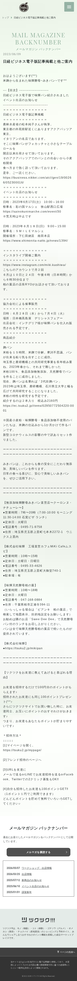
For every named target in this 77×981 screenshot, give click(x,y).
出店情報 (27, 874)
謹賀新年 (27, 892)
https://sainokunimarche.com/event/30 (32, 211)
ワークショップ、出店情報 (37, 868)
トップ (5, 17)
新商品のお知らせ (32, 880)
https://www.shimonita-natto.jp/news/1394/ (35, 240)
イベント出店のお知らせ (35, 886)
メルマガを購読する (38, 852)
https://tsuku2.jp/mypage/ (22, 750)
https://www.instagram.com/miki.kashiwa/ (34, 264)
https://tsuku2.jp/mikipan (24, 648)
